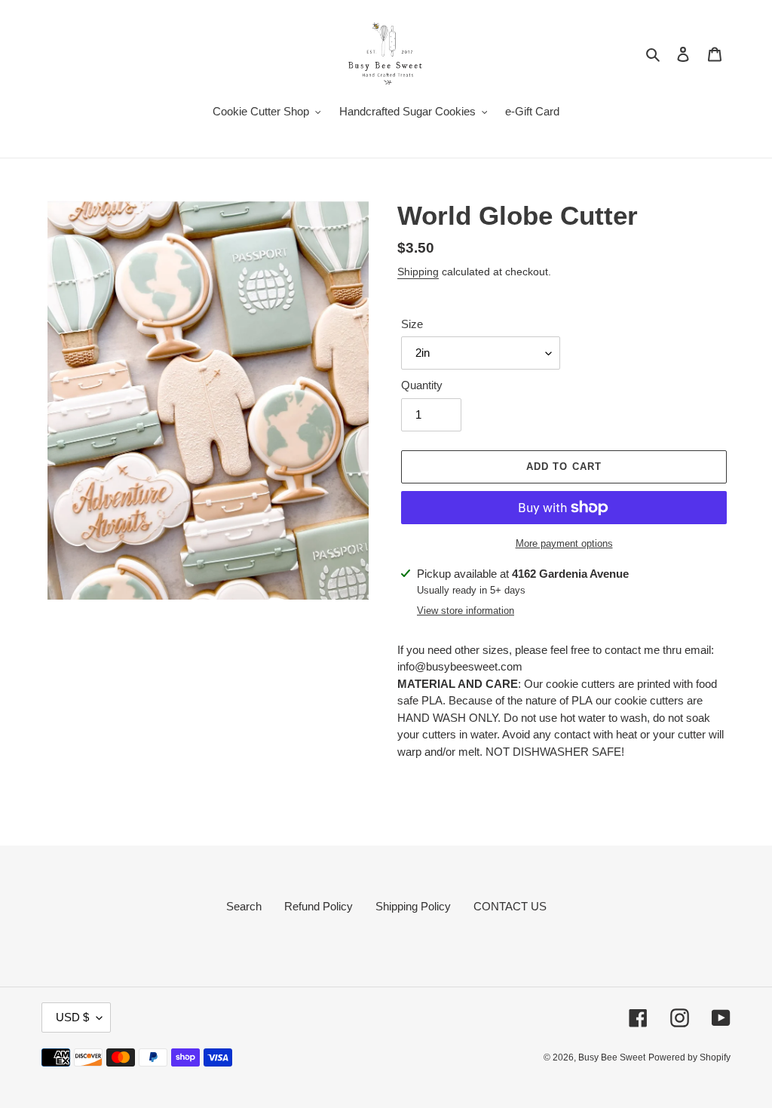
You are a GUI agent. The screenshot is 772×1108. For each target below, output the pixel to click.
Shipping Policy (413, 906)
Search (244, 906)
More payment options (564, 543)
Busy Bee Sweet (611, 1057)
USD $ (72, 1017)
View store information (465, 610)
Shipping (418, 271)
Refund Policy (318, 906)
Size (412, 324)
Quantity (422, 385)
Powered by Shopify (689, 1057)
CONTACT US (510, 906)
